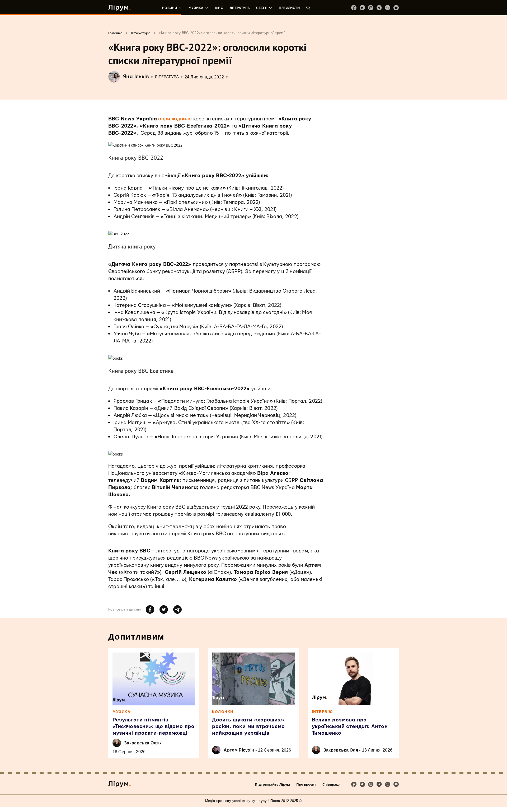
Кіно (219, 8)
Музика (196, 8)
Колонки (222, 712)
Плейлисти (289, 8)
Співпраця (331, 784)
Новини (169, 8)
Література (240, 8)
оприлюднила (175, 118)
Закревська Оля (141, 743)
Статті (261, 8)
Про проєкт (306, 784)
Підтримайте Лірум (272, 784)
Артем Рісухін (239, 750)
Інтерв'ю (322, 712)
